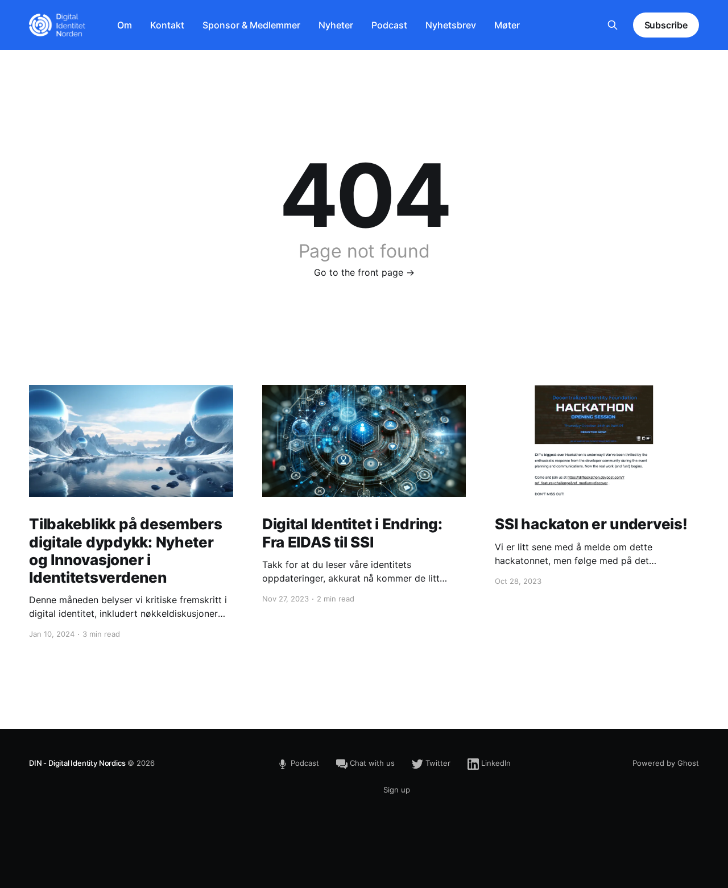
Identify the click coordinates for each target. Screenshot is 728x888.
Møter (507, 25)
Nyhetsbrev (450, 25)
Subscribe (666, 25)
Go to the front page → (364, 272)
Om (124, 25)
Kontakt (167, 25)
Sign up (396, 789)
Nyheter (335, 25)
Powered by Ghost (665, 762)
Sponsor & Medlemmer (251, 25)
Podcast (389, 25)
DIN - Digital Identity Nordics (77, 762)
